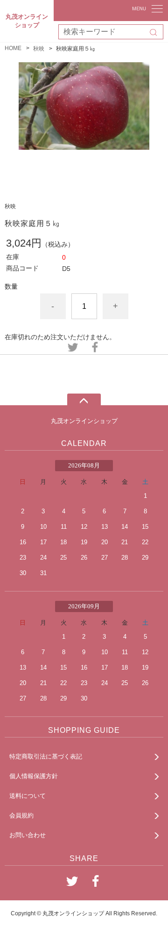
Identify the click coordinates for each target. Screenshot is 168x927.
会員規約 (21, 815)
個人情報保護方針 (33, 776)
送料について (27, 795)
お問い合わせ (27, 835)
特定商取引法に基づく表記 (45, 756)
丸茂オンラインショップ (84, 420)
